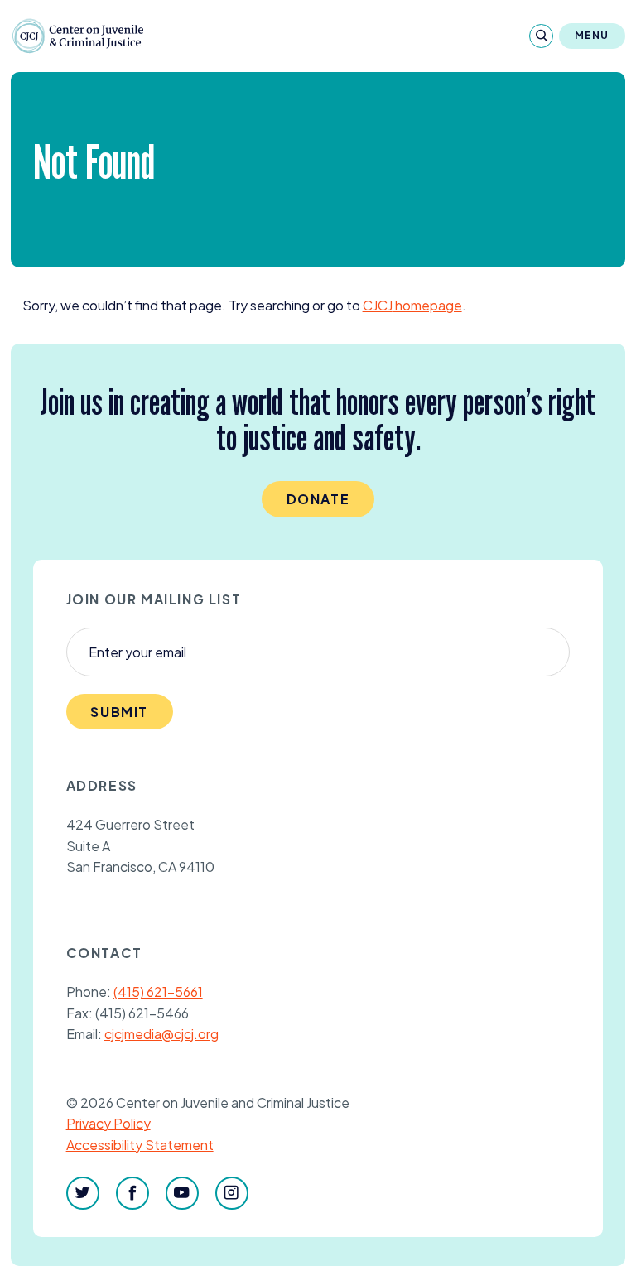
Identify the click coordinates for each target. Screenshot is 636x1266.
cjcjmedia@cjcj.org (161, 1033)
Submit (119, 711)
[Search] (541, 36)
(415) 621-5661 (158, 991)
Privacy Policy (108, 1123)
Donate (318, 499)
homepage (412, 305)
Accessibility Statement (140, 1144)
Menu (592, 35)
